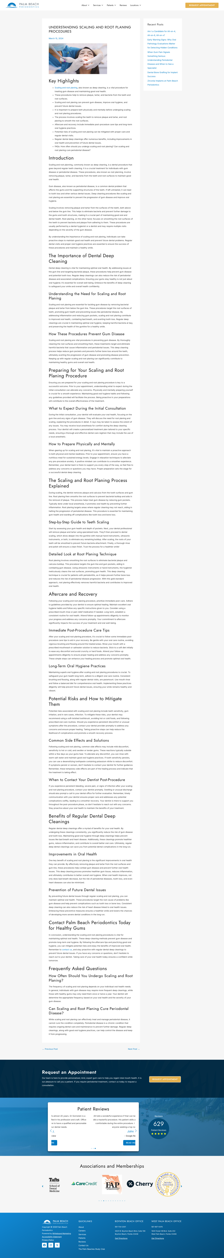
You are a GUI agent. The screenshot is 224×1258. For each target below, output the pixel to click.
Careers (82, 1230)
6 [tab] (111, 1201)
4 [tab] (106, 1201)
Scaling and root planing (66, 88)
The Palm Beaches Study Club (92, 1249)
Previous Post (50, 1049)
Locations (134, 5)
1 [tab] (99, 1201)
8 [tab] (115, 1201)
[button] (202, 5)
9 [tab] (118, 1201)
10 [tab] (120, 1201)
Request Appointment (165, 1079)
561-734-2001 (120, 1227)
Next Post (134, 1049)
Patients (110, 5)
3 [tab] (104, 1201)
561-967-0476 (157, 1227)
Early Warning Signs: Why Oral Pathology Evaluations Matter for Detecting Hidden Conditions (162, 44)
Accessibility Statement (52, 1237)
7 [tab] (113, 1201)
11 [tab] (122, 1201)
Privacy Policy (48, 1240)
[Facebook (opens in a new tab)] (44, 1245)
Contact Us (83, 1245)
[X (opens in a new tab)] (57, 1245)
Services (97, 5)
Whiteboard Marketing (61, 1233)
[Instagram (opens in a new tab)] (50, 1245)
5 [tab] (108, 1201)
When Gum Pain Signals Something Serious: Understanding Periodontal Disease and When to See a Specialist (160, 60)
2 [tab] (101, 1201)
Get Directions (121, 1238)
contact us (67, 949)
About (84, 5)
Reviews (123, 5)
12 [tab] (125, 1201)
